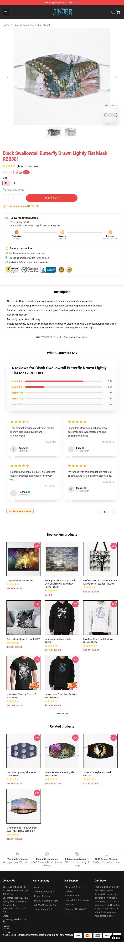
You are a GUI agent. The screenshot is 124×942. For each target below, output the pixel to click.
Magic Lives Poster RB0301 (20, 580)
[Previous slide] (7, 76)
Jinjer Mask (44, 25)
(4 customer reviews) (27, 166)
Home (6, 25)
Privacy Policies (42, 896)
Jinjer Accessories (23, 25)
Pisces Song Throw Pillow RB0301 (23, 639)
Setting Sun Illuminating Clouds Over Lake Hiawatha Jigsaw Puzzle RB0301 (60, 583)
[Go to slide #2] (70, 132)
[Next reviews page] (115, 512)
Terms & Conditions (44, 891)
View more (62, 714)
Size (5, 178)
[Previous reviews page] (99, 512)
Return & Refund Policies (77, 900)
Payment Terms (73, 895)
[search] (113, 12)
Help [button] (118, 938)
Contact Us (70, 904)
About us (38, 887)
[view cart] (118, 12)
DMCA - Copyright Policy (46, 900)
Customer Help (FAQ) (75, 909)
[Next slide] (116, 76)
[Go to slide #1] (53, 132)
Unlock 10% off (6, 927)
